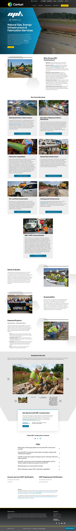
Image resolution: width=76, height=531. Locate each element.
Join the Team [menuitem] (64, 5)
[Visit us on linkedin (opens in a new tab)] (62, 523)
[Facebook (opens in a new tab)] (38, 438)
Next (68, 379)
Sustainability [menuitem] (55, 5)
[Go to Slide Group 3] (43, 399)
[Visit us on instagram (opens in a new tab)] (64, 523)
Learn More (11, 47)
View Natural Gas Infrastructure (53, 175)
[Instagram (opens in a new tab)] (40, 438)
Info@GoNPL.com (26, 423)
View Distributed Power (22, 133)
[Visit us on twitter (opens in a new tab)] (59, 523)
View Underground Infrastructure (54, 211)
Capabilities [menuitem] (40, 5)
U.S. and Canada (56, 66)
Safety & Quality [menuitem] (48, 5)
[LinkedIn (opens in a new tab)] (35, 438)
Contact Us (26, 426)
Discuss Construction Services (22, 211)
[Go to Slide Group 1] (23, 399)
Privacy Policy (35, 528)
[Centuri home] (15, 4)
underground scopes (44, 202)
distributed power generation (15, 124)
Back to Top (9, 528)
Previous (8, 379)
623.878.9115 (25, 422)
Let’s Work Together (70, 528)
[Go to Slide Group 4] (53, 399)
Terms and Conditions (41, 528)
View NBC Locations (38, 255)
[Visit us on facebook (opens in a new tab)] (56, 523)
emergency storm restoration (28, 419)
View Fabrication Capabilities (22, 175)
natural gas (26, 40)
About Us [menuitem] (34, 5)
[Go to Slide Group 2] (33, 399)
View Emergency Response (54, 133)
